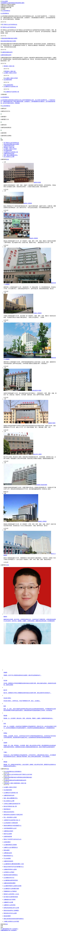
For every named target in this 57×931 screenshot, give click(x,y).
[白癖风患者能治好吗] (6, 52)
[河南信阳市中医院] (18, 390)
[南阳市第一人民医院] (27, 282)
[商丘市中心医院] (18, 454)
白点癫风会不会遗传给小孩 (11, 86)
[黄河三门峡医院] (27, 553)
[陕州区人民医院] (14, 203)
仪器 (9, 2)
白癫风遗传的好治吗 (9, 153)
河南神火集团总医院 (41, 484)
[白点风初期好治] (5, 10)
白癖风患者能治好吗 (6, 55)
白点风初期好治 (5, 13)
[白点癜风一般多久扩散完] (11, 78)
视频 (4, 2)
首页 (2, 2)
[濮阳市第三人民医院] (27, 357)
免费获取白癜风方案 (6, 7)
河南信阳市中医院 (36, 390)
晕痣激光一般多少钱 (9, 66)
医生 (6, 2)
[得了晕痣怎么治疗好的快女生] (9, 24)
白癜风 (22, 2)
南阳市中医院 (37, 182)
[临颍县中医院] (26, 423)
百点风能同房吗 (8, 79)
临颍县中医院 (51, 423)
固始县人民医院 (34, 238)
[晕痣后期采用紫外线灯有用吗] (9, 38)
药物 (11, 2)
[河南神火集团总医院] (20, 484)
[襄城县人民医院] (21, 521)
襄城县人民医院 (42, 521)
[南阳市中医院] (19, 182)
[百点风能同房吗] (8, 85)
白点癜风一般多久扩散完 (10, 72)
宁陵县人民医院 (37, 313)
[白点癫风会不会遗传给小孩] (11, 91)
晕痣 (13, 2)
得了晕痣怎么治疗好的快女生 (8, 27)
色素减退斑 (18, 2)
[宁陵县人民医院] (18, 313)
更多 (8, 159)
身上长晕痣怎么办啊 (9, 156)
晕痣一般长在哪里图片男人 (11, 155)
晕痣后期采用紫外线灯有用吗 (8, 41)
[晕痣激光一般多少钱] (9, 71)
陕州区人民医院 (28, 203)
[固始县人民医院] (17, 238)
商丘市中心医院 (37, 454)
